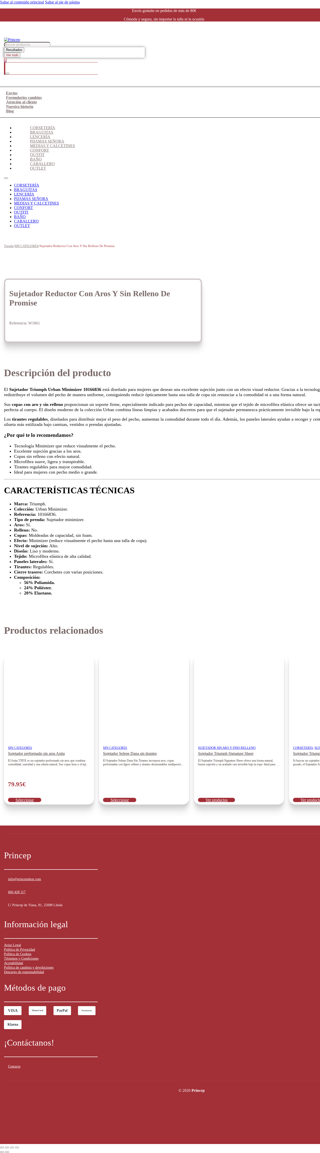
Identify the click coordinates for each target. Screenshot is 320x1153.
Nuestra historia (19, 106)
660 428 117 (17, 892)
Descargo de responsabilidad (24, 972)
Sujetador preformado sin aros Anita (36, 753)
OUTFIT (37, 155)
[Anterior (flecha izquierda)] (2, 1152)
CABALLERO (42, 164)
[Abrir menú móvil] (6, 178)
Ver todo (12, 55)
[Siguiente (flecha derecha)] (7, 1152)
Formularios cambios (24, 97)
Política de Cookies (17, 954)
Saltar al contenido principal (22, 2)
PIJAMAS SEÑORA (47, 141)
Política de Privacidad (19, 949)
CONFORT (39, 150)
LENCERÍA (40, 137)
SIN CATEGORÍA (26, 246)
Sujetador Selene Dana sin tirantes (130, 753)
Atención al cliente (21, 102)
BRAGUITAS (41, 132)
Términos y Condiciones (21, 958)
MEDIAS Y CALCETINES (52, 146)
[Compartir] (12, 1147)
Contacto (14, 1066)
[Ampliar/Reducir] (2, 1147)
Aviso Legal (12, 945)
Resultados (14, 50)
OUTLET (38, 168)
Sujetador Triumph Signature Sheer (226, 753)
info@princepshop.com (24, 879)
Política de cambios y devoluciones (29, 967)
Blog (10, 111)
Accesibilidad (13, 963)
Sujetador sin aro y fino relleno (227, 748)
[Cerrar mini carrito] (7, 73)
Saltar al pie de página (62, 2)
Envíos (12, 93)
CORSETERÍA (42, 128)
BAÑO (36, 159)
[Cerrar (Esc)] (17, 1147)
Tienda (9, 246)
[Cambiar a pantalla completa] (7, 1147)
